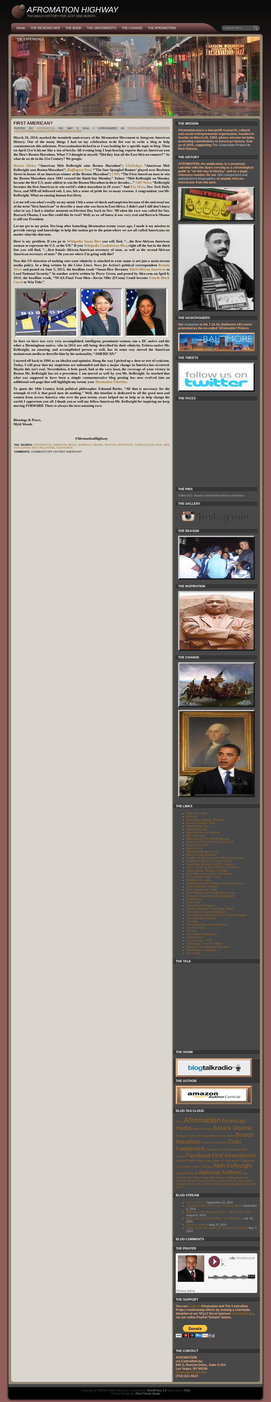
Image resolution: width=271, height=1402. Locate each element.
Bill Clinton (203, 1135)
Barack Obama (232, 1128)
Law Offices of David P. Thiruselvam (209, 873)
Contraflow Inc (242, 1313)
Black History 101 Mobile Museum (208, 838)
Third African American (147, 269)
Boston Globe (24, 166)
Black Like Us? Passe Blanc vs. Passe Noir (214, 1218)
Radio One (193, 902)
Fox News (137, 187)
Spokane (231, 1180)
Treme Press (194, 937)
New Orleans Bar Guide (201, 889)
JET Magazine (245, 1160)
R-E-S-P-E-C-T (196, 1202)
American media (65, 444)
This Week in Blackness (201, 934)
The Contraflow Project (229, 145)
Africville (191, 816)
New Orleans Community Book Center (211, 892)
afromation (46, 128)
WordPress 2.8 (156, 1390)
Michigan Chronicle (198, 880)
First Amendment (233, 1155)
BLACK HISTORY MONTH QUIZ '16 (209, 842)
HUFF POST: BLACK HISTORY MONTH (212, 867)
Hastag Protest (185, 1160)
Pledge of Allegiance (229, 1177)
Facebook (198, 1155)
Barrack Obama (91, 444)
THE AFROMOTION (162, 28)
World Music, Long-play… (202, 950)
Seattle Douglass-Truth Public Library (210, 908)
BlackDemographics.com (202, 851)
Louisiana (207, 1166)
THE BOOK (73, 28)
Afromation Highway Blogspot (205, 819)
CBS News (143, 182)
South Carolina (215, 1180)
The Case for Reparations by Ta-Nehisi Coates (216, 915)
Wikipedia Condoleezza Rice (105, 245)
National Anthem (220, 1172)
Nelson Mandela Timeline (202, 886)
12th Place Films (196, 813)
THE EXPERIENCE (30, 39)
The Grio (192, 921)
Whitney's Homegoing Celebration (207, 946)
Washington (237, 1183)
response (191, 324)
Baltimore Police (202, 1128)
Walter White (221, 1183)
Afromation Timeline (111, 382)
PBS (212, 1177)
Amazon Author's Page (200, 822)
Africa (133, 128)
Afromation (147, 128)
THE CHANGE (131, 28)
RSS (187, 1390)
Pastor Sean (194, 899)
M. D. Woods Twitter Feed (203, 876)
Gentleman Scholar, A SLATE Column (210, 864)
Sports (52, 131)
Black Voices (194, 848)
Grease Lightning (197, 1224)
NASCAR (192, 1173)
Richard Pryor (196, 1180)
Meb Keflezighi (233, 1165)
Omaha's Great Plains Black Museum (210, 896)
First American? (33, 123)
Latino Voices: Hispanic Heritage (207, 870)
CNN (115, 174)
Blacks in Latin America (201, 854)
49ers (179, 1121)
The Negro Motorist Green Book (207, 924)
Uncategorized (70, 131)
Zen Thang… (194, 953)
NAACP (181, 1173)
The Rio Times (195, 927)
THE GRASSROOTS (101, 28)
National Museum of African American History (215, 883)
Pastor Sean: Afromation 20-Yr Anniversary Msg (217, 1227)
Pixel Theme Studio (148, 1393)
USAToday (133, 166)
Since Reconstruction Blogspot (206, 911)
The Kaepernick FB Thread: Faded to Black (214, 1205)
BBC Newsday (195, 835)
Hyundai (230, 1160)
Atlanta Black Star (197, 826)
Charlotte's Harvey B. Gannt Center (209, 861)
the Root (191, 930)
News (42, 131)
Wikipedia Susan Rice (84, 241)
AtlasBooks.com (196, 829)
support (194, 1306)
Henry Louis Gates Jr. (210, 1160)
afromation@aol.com (191, 1372)
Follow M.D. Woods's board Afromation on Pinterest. (211, 495)
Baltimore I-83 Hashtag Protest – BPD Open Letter (218, 1212)
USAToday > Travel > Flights (204, 943)
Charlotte (221, 1142)
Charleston (208, 1142)
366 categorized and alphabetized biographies (212, 177)
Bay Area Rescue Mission (202, 832)
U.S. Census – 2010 (199, 940)
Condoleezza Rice (148, 444)
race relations (43, 447)
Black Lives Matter (223, 1135)
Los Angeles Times (188, 1166)
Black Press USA (197, 845)
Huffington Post (79, 170)
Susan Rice (64, 447)
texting (180, 1183)
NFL (189, 1177)
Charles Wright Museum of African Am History (215, 857)
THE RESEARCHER (45, 28)
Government (28, 131)
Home (20, 28)
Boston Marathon (118, 444)
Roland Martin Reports (200, 905)
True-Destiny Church (198, 1183)
